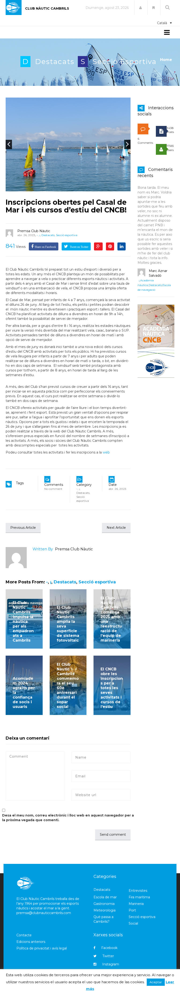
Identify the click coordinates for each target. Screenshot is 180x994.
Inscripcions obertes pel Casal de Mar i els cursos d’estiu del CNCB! (66, 206)
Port (132, 910)
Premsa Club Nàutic (33, 231)
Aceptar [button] (156, 982)
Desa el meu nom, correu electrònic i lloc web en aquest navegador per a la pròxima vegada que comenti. (68, 817)
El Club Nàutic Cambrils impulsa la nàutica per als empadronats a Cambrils (23, 622)
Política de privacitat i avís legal (41, 948)
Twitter (108, 956)
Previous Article (23, 527)
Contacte (24, 935)
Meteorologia (105, 910)
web (106, 452)
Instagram (110, 964)
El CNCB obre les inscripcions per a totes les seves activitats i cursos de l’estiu (112, 688)
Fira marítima (139, 897)
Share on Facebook (45, 247)
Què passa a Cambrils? (103, 919)
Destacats (54, 61)
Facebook (109, 948)
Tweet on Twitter (78, 247)
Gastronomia (104, 904)
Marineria (136, 904)
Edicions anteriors (30, 942)
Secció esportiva (125, 61)
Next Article (116, 527)
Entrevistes (138, 890)
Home (166, 59)
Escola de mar (105, 897)
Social (133, 923)
